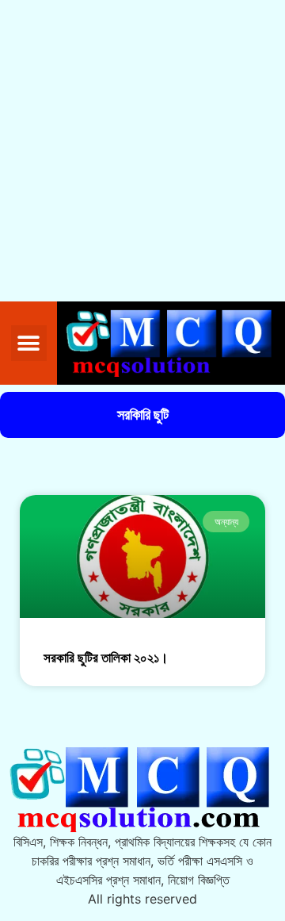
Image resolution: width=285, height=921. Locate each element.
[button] (29, 343)
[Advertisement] (142, 151)
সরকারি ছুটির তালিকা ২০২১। (106, 658)
